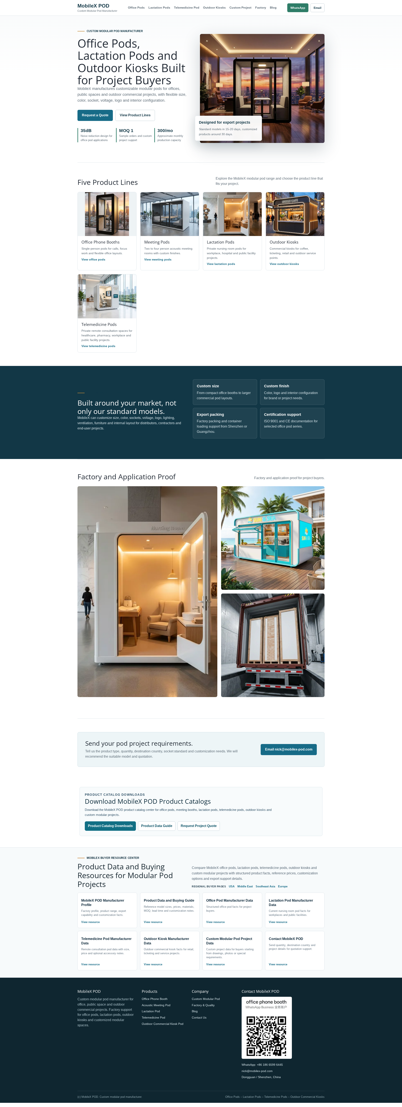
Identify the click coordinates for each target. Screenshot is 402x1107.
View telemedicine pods (98, 346)
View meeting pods (157, 259)
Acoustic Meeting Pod (156, 1005)
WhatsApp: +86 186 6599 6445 (262, 1064)
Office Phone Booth (155, 999)
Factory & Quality (203, 1005)
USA (231, 886)
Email (317, 7)
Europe (282, 886)
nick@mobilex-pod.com (257, 1071)
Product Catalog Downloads (110, 826)
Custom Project (240, 7)
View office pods (93, 259)
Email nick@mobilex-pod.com (288, 749)
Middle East (245, 886)
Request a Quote (95, 115)
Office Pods (136, 7)
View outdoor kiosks (284, 264)
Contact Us (199, 1017)
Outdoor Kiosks (214, 7)
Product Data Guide (156, 826)
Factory (260, 7)
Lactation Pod (151, 1011)
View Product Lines (135, 115)
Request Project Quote (199, 826)
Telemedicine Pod (186, 7)
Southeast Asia (265, 886)
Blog (273, 7)
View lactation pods (221, 264)
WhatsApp (297, 7)
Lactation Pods (159, 7)
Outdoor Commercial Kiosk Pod (162, 1023)
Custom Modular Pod (206, 999)
